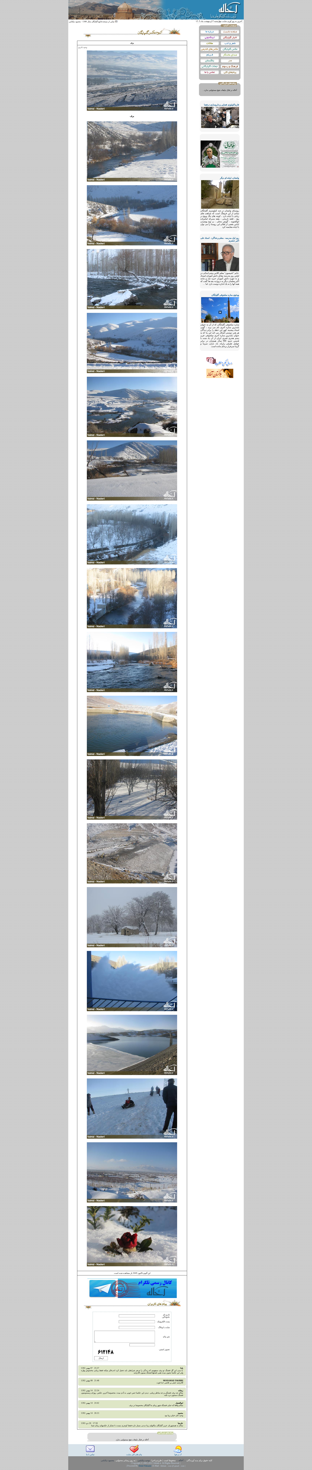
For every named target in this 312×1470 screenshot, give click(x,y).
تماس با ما (90, 1454)
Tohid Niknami (145, 1466)
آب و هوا (177, 1454)
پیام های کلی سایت (134, 1454)
